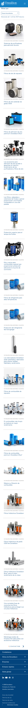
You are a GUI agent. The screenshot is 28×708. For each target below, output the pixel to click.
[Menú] (25, 3)
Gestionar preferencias (8, 703)
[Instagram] (13, 678)
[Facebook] (10, 678)
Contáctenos (6, 652)
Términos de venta (7, 700)
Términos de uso (6, 697)
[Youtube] (7, 678)
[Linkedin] (3, 678)
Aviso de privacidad (7, 695)
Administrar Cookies (12, 704)
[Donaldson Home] (11, 3)
